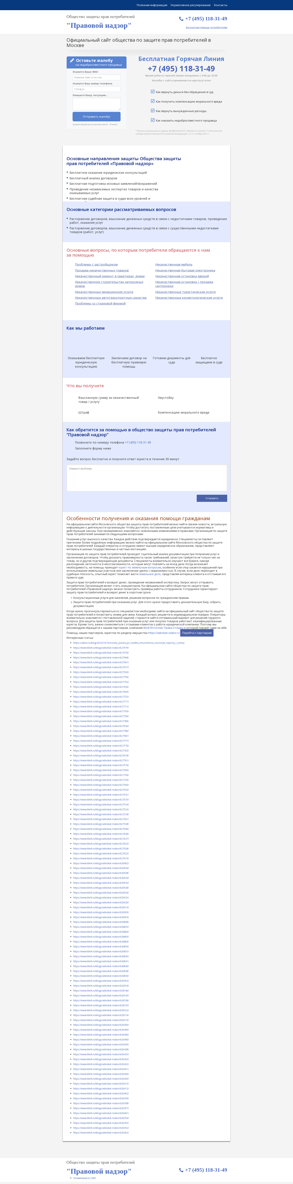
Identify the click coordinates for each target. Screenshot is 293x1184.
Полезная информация (152, 5)
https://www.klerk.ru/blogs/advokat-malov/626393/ (101, 1123)
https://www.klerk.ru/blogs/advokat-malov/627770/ (101, 745)
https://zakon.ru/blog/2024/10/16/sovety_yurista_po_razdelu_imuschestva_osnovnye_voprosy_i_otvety (128, 642)
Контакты (220, 5)
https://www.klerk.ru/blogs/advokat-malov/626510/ (101, 1020)
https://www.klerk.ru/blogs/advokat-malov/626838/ (101, 971)
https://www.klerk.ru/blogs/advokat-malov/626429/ (101, 1078)
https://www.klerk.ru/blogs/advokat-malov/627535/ (101, 799)
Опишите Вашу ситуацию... (90, 95)
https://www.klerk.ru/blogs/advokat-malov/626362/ (101, 1132)
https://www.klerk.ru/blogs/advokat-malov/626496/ (101, 1034)
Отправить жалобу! (96, 116)
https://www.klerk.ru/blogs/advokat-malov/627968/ (101, 657)
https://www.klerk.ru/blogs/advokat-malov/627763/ (101, 750)
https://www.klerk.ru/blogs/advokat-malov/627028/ (101, 848)
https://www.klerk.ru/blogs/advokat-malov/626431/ (101, 1069)
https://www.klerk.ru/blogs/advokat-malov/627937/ (101, 667)
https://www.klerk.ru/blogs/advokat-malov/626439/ (101, 1044)
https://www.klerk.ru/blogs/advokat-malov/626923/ (101, 897)
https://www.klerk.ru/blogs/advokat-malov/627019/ (101, 858)
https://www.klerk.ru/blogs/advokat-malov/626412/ (101, 1088)
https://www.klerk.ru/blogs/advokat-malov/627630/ (101, 726)
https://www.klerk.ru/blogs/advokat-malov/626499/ (101, 1029)
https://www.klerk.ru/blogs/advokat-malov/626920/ (101, 902)
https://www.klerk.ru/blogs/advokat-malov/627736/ (101, 775)
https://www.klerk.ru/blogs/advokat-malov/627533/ (101, 809)
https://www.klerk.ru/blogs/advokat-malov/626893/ (101, 926)
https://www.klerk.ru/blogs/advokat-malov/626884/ (101, 931)
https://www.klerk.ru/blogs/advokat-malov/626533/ (101, 1005)
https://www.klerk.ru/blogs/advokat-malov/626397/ (101, 1108)
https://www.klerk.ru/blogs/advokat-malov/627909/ (101, 691)
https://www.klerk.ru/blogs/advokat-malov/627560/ (101, 784)
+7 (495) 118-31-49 (206, 19)
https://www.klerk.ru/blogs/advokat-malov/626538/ (101, 1000)
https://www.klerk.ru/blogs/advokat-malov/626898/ (101, 922)
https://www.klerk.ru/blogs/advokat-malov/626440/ (101, 1039)
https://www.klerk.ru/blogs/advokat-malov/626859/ (101, 946)
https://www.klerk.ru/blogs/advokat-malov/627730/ (101, 779)
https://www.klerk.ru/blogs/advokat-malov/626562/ (101, 980)
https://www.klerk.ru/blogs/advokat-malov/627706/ (101, 716)
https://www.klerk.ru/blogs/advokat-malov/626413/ (101, 1083)
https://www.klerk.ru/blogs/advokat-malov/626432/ (101, 1064)
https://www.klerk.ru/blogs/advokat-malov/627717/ (101, 701)
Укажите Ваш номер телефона (92, 83)
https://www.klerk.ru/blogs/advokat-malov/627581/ (101, 735)
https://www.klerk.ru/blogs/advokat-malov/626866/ (101, 941)
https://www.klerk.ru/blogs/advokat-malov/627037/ (101, 838)
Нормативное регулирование (191, 5)
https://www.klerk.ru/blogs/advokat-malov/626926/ (101, 892)
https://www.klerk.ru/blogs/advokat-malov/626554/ (101, 985)
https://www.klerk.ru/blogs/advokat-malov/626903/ (101, 917)
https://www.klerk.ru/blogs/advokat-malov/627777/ (101, 740)
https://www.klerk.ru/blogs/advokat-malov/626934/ (101, 877)
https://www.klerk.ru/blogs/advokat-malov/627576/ (101, 765)
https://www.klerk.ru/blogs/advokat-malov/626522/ (101, 1010)
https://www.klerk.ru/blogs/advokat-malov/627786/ (101, 721)
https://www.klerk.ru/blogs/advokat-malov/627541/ (101, 794)
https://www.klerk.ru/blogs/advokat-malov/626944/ (101, 868)
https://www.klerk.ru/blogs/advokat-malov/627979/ (101, 647)
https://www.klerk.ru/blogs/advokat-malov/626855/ (101, 951)
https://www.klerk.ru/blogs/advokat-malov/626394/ (101, 1118)
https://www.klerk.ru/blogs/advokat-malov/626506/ (101, 1024)
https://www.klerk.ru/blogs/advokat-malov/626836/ (101, 975)
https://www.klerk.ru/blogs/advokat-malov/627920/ (101, 672)
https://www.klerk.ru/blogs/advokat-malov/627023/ (101, 843)
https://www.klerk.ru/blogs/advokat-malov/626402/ (101, 1093)
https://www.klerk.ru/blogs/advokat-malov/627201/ (101, 819)
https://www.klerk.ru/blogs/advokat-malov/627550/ (101, 789)
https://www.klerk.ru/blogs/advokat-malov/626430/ (101, 1074)
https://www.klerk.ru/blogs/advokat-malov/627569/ (101, 770)
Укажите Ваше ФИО (85, 71)
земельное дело (150, 574)
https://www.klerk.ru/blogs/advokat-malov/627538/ (101, 824)
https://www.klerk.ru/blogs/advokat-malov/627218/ (101, 814)
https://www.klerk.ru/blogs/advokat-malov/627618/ (101, 755)
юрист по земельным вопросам (140, 567)
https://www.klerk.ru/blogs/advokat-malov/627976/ (101, 652)
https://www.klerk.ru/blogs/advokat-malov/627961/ (101, 662)
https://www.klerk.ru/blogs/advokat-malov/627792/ (101, 682)
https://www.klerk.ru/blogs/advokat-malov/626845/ (101, 956)
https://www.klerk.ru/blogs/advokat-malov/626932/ (101, 882)
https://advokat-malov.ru (164, 633)
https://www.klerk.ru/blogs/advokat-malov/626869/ (101, 936)
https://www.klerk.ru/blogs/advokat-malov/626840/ (101, 966)
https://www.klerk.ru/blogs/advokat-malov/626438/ (101, 1049)
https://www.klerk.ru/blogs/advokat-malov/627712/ (101, 706)
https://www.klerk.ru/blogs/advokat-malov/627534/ (101, 804)
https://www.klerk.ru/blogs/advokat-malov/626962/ (101, 863)
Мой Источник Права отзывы (163, 628)
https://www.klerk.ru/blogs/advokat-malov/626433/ (101, 1059)
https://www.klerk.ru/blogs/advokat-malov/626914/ (101, 907)
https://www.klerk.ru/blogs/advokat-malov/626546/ (101, 990)
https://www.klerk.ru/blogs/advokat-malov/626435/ (101, 1054)
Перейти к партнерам (197, 633)
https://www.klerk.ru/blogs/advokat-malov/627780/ (101, 731)
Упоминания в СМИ (84, 1178)
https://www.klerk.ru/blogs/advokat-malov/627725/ (101, 696)
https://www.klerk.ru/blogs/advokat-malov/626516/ (101, 1015)
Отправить (212, 498)
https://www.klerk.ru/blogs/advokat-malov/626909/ (101, 912)
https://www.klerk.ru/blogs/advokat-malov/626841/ (101, 961)
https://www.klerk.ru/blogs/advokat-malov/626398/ (101, 1103)
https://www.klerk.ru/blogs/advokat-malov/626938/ (101, 873)
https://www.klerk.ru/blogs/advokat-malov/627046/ (101, 828)
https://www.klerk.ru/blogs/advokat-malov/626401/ (101, 1113)
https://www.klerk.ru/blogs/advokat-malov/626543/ (101, 995)
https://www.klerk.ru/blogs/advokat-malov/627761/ (101, 760)
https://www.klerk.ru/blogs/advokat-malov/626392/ (101, 1127)
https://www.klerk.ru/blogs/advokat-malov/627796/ (101, 677)
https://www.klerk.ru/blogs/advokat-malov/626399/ (101, 1098)
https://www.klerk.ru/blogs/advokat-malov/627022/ (101, 853)
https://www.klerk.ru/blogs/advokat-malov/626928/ (101, 887)
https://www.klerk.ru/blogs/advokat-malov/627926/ (101, 686)
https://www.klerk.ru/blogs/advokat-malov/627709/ (101, 711)
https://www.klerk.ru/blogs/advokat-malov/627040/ (101, 833)
